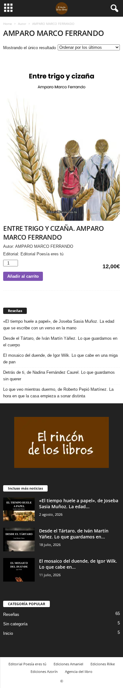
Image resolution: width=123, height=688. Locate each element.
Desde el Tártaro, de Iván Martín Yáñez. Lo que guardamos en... (73, 534)
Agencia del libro (78, 671)
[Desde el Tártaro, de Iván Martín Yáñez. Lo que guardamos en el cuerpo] (19, 539)
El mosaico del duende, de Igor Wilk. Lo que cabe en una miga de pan (60, 358)
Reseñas (11, 614)
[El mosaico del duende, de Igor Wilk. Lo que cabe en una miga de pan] (19, 570)
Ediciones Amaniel (68, 664)
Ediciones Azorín (44, 671)
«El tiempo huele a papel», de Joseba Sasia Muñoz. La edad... (78, 503)
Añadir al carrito (23, 276)
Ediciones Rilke (103, 664)
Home (7, 23)
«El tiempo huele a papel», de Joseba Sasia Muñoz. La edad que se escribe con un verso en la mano (58, 324)
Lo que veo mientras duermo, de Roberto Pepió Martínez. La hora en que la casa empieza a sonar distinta (58, 392)
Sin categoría (15, 624)
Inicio (8, 633)
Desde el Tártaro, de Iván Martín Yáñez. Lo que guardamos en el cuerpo (60, 341)
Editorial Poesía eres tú (27, 664)
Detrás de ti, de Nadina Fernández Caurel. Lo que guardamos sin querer (59, 375)
